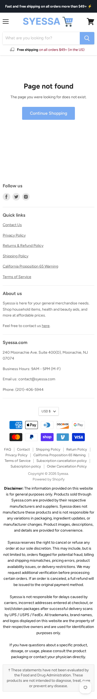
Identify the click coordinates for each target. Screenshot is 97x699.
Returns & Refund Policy (23, 245)
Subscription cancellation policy (61, 461)
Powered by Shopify (49, 479)
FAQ (7, 449)
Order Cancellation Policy (67, 466)
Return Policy (76, 449)
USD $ (46, 411)
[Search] (87, 38)
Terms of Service (17, 277)
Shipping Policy (15, 256)
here (46, 326)
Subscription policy (26, 466)
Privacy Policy (14, 235)
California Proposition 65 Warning (30, 266)
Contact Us (12, 225)
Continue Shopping (48, 113)
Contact (23, 449)
